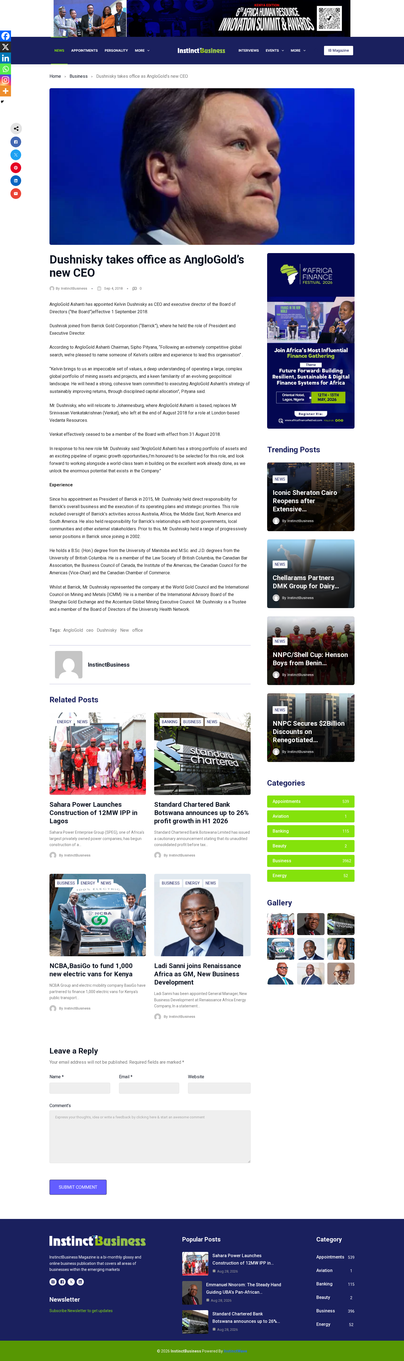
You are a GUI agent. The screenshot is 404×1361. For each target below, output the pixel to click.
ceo (89, 630)
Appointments (84, 50)
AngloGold (73, 630)
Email (125, 1076)
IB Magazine (338, 50)
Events (272, 50)
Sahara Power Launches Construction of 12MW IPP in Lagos (93, 813)
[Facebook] (5, 36)
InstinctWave (235, 1351)
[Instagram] (5, 79)
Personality (116, 50)
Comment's (60, 1105)
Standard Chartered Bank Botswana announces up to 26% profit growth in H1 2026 (201, 813)
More (140, 50)
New (124, 630)
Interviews (249, 50)
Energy (64, 722)
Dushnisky (107, 630)
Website (196, 1076)
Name (56, 1076)
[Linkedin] (5, 57)
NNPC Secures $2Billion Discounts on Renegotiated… (309, 732)
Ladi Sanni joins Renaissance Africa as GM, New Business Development (197, 974)
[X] (5, 46)
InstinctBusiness (74, 288)
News (59, 50)
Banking (170, 722)
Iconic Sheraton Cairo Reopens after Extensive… (305, 501)
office (137, 630)
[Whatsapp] (5, 68)
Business (79, 76)
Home (55, 76)
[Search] (316, 50)
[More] (5, 90)
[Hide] (2, 101)
